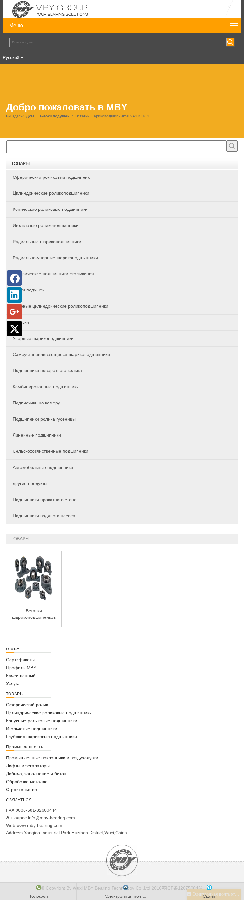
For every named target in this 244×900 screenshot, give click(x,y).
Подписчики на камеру (36, 402)
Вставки (21, 322)
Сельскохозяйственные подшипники (50, 451)
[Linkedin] (14, 295)
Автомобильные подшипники (43, 467)
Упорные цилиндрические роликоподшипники (60, 306)
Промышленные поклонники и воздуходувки (52, 757)
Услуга (13, 683)
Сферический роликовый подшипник (51, 177)
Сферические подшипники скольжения (53, 273)
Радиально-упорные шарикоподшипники (55, 257)
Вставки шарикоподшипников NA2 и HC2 (34, 614)
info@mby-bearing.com (51, 817)
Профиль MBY (21, 667)
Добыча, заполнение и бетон (36, 773)
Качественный (21, 675)
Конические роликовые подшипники (50, 209)
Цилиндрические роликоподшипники (51, 193)
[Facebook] (14, 278)
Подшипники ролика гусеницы (44, 419)
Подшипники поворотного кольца (47, 370)
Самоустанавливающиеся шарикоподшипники (61, 354)
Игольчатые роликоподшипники (45, 225)
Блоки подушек (28, 289)
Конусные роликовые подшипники (41, 720)
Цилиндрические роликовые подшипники (49, 712)
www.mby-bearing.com (39, 825)
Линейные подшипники (37, 434)
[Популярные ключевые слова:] (230, 42)
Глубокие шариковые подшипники (41, 736)
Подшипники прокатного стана (45, 499)
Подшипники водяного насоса (44, 515)
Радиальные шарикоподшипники (47, 241)
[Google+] (14, 311)
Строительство (21, 789)
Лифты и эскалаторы (28, 765)
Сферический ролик (27, 704)
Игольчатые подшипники (31, 728)
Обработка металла (27, 781)
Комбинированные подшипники (46, 386)
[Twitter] (14, 328)
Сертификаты (20, 659)
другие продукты (30, 483)
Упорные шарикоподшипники (43, 338)
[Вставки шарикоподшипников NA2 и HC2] (34, 578)
